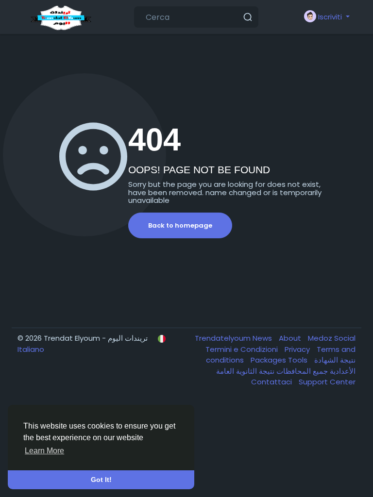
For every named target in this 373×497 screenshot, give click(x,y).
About (291, 338)
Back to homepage (180, 225)
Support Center (327, 382)
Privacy (298, 349)
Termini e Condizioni (242, 349)
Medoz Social (332, 338)
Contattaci (272, 382)
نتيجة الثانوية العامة (245, 371)
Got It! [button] (101, 479)
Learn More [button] (44, 451)
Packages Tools (280, 360)
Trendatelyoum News (234, 338)
